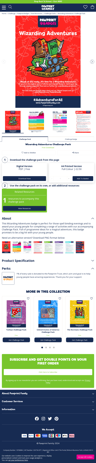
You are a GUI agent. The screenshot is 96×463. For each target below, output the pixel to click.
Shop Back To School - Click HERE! (48, 1)
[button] (92, 62)
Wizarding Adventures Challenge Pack (71, 13)
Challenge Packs (50, 13)
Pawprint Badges (23, 13)
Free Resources (36, 13)
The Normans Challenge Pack (79, 330)
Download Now (24, 178)
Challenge (11, 13)
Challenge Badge (71, 139)
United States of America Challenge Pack (48, 331)
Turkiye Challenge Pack (16, 330)
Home (4, 13)
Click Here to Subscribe (48, 372)
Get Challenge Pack (16, 340)
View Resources (24, 208)
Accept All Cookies (85, 457)
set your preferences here (18, 460)
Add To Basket (83, 178)
